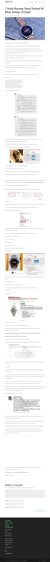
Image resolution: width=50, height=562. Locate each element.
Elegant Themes (13, 560)
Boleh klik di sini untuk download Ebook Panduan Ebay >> (17, 472)
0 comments (17, 15)
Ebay (14, 15)
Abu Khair (7, 15)
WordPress (25, 560)
